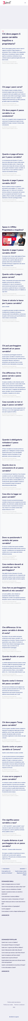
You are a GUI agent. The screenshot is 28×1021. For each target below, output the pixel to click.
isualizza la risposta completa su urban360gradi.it (11, 582)
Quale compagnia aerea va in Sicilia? (11, 884)
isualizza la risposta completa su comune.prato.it (11, 459)
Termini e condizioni (19, 1004)
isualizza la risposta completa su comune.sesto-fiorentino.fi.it (13, 295)
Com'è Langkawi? (6, 909)
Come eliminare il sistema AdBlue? (10, 896)
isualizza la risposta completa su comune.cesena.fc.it (12, 675)
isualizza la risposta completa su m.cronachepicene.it (12, 415)
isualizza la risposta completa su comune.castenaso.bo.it (13, 201)
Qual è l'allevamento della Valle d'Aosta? (12, 950)
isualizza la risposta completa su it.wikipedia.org (11, 396)
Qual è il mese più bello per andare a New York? (13, 886)
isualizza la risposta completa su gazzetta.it (10, 105)
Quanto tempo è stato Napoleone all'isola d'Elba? (20, 872)
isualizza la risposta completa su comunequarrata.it (12, 862)
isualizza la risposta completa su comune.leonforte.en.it (12, 269)
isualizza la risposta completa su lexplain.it (10, 795)
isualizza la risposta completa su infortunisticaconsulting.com (14, 367)
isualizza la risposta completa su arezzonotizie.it (11, 175)
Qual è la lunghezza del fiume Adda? (11, 955)
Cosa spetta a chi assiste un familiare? (7, 871)
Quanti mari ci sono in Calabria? (10, 942)
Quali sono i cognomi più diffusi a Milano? (12, 947)
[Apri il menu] (25, 3)
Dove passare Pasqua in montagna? (11, 945)
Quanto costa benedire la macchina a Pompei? (13, 965)
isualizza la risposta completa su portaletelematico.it (12, 513)
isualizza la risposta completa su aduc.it (9, 128)
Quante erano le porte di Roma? (10, 957)
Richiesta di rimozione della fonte (9, 61)
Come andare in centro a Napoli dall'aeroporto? (14, 911)
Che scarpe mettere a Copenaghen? (11, 906)
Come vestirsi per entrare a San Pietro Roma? (13, 952)
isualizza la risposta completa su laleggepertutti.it (11, 603)
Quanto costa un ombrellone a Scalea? (11, 889)
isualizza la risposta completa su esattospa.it (10, 321)
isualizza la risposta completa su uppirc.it (10, 63)
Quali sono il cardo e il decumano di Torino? (13, 899)
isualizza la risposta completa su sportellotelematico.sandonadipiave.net (9, 558)
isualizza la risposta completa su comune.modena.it (12, 698)
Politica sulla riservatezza (14, 1002)
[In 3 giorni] (7, 3)
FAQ (3, 31)
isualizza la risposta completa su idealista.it (10, 771)
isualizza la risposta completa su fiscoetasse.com (11, 651)
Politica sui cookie (8, 1004)
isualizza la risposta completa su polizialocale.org (11, 835)
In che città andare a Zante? (9, 967)
